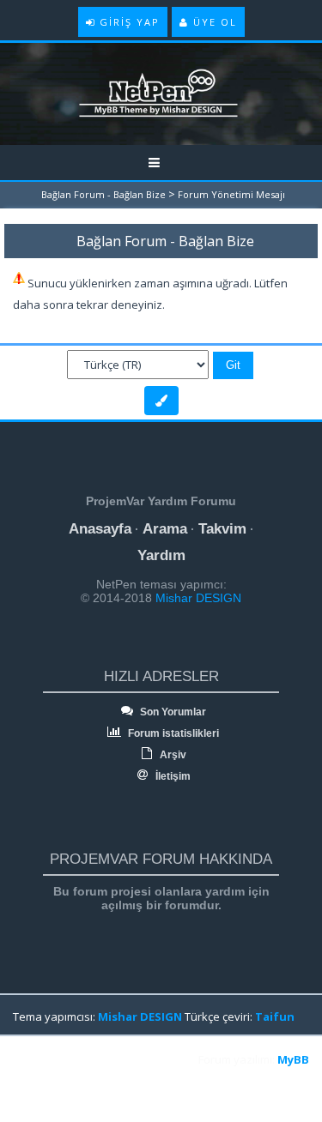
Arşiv (171, 755)
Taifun (275, 1016)
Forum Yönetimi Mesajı (231, 194)
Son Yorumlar (171, 712)
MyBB (293, 1059)
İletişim (172, 776)
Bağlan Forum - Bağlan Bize (103, 194)
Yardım (161, 555)
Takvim (222, 529)
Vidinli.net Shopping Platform (52, 1081)
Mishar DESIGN (196, 598)
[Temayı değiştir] (161, 400)
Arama (165, 529)
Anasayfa (100, 529)
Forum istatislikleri (172, 733)
